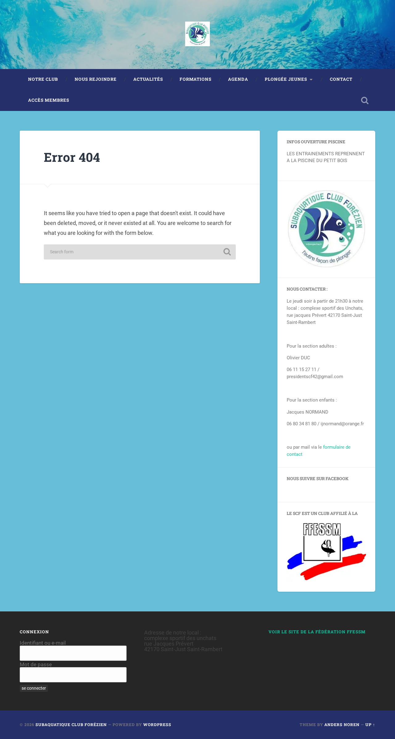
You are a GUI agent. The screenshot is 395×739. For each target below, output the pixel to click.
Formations (195, 79)
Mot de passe (36, 664)
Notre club (43, 79)
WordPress (157, 724)
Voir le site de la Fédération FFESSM (317, 632)
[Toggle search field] (364, 100)
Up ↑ (370, 724)
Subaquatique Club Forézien (71, 724)
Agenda (238, 79)
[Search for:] (140, 251)
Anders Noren (342, 724)
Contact (341, 79)
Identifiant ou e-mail (43, 643)
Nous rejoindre (96, 79)
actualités (148, 79)
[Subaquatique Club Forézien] (197, 34)
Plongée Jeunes (286, 79)
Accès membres (48, 100)
